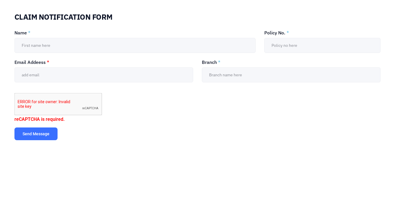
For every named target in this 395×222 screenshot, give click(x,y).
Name (22, 33)
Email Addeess (31, 62)
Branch (211, 62)
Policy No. (276, 33)
